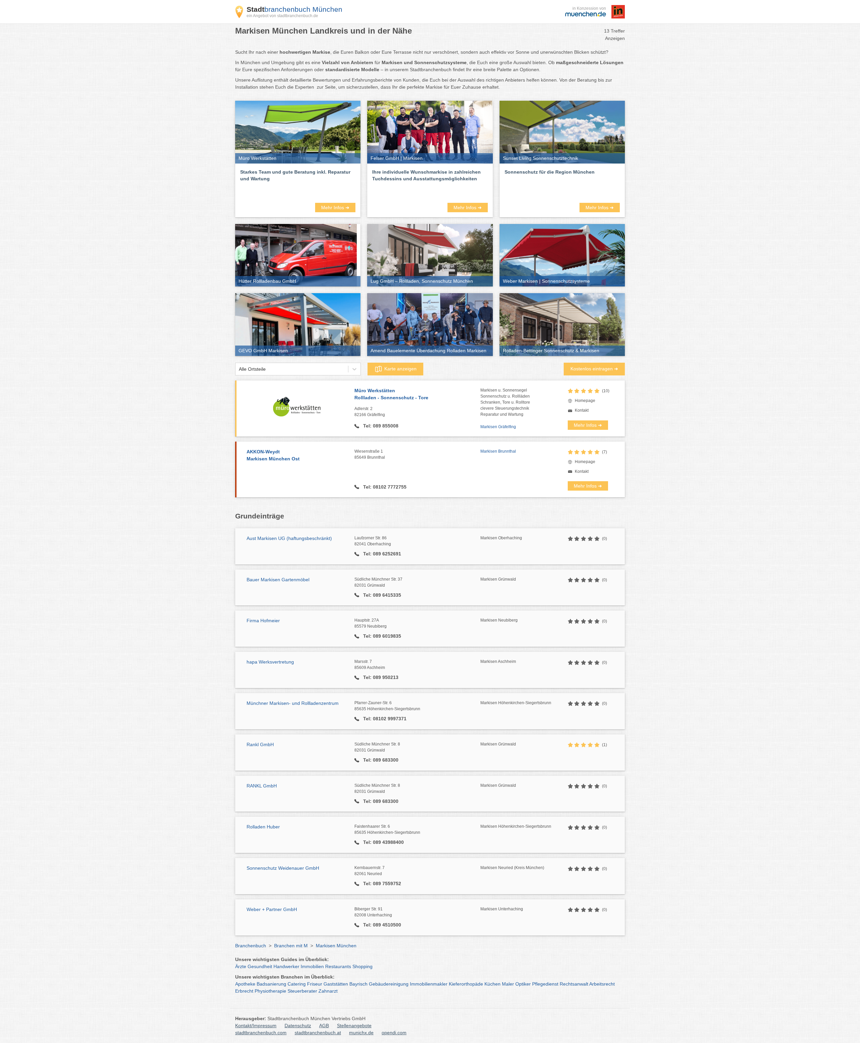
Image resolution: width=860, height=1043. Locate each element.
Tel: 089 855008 (380, 425)
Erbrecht (244, 991)
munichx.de (361, 1032)
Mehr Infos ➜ (335, 207)
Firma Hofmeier (263, 620)
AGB (324, 1025)
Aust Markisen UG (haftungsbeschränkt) (289, 538)
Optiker (523, 984)
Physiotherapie (270, 991)
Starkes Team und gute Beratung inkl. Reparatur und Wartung (295, 175)
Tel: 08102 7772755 (384, 487)
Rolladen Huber (263, 826)
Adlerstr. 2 (369, 411)
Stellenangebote (354, 1025)
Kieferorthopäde (466, 984)
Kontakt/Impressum (255, 1025)
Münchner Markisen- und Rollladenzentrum (293, 703)
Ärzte (240, 966)
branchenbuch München (294, 9)
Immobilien (312, 966)
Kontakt (582, 410)
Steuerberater (302, 991)
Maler (508, 984)
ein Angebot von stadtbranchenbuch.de (282, 15)
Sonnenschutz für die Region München (550, 172)
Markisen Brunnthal (498, 451)
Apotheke (245, 984)
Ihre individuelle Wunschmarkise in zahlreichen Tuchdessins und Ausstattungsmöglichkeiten (426, 175)
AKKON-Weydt (273, 455)
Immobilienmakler (428, 984)
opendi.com (394, 1032)
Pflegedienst (545, 984)
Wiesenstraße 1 (369, 454)
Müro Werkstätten (391, 394)
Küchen (492, 984)
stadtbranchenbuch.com (261, 1032)
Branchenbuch (250, 945)
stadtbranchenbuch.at (318, 1032)
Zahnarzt (328, 991)
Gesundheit (260, 966)
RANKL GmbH (262, 785)
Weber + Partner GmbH (272, 909)
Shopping (362, 966)
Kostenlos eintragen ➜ (594, 368)
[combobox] (239, 369)
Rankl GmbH (260, 744)
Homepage (585, 400)
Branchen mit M (291, 945)
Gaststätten (336, 984)
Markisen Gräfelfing (498, 426)
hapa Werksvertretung (270, 662)
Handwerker (286, 966)
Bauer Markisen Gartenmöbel (278, 579)
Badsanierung (271, 984)
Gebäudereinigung (388, 984)
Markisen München (336, 945)
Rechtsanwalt (574, 984)
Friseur (314, 984)
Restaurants (338, 966)
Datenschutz (298, 1025)
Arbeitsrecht (602, 984)
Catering (297, 984)
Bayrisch (358, 984)
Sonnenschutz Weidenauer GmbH (283, 868)
